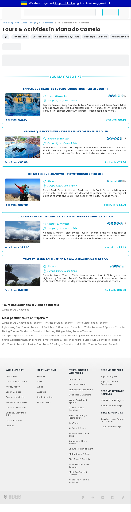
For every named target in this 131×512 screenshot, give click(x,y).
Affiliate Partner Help (111, 405)
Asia (39, 381)
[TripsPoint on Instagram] (112, 497)
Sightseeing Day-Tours (81, 389)
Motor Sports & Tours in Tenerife (63, 339)
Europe (24, 23)
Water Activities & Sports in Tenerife (104, 327)
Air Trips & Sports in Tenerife (18, 335)
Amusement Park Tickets (78, 442)
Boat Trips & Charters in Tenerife (62, 327)
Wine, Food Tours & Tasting (79, 465)
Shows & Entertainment (81, 448)
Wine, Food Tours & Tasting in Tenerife (52, 344)
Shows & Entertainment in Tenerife (22, 339)
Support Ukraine (64, 3)
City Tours (74, 423)
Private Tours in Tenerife (59, 322)
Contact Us (11, 376)
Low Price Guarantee (16, 402)
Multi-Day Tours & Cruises (78, 473)
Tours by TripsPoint (10, 23)
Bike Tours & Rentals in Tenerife (103, 339)
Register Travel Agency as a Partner (113, 420)
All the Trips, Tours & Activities (79, 481)
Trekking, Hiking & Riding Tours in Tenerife (69, 331)
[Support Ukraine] (24, 3)
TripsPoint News (14, 420)
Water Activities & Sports (78, 401)
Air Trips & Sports (77, 428)
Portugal (33, 23)
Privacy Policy (13, 386)
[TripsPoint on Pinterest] (83, 497)
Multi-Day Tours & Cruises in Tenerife (97, 344)
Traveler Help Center (16, 381)
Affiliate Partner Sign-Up (113, 400)
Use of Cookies (13, 391)
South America (45, 397)
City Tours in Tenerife (14, 344)
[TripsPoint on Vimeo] (122, 497)
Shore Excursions (78, 384)
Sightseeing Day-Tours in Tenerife (21, 327)
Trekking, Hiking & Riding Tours (78, 416)
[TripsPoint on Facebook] (102, 497)
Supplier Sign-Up (109, 376)
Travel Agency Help (111, 426)
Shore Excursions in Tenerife (92, 322)
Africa (40, 386)
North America (44, 402)
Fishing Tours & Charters (76, 409)
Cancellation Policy (15, 397)
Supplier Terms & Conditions (109, 383)
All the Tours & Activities (15, 309)
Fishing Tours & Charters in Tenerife (22, 331)
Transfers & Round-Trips (79, 435)
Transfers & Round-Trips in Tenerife (57, 335)
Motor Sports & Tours (80, 454)
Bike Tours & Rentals (79, 459)
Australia (41, 391)
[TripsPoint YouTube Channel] (92, 497)
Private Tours (75, 379)
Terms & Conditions (16, 407)
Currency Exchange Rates (16, 414)
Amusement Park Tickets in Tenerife (101, 335)
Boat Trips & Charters (80, 394)
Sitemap (10, 425)
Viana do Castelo (46, 23)
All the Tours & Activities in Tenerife (22, 322)
